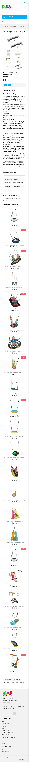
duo (17, 682)
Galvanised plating (8, 679)
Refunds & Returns (7, 727)
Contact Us (5, 740)
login (7, 200)
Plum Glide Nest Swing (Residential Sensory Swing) (15, 648)
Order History (5, 751)
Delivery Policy (6, 728)
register (12, 200)
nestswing (22, 682)
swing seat (12, 685)
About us (4, 725)
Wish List (4, 753)
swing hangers (7, 682)
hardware (6, 685)
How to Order (5, 734)
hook (13, 682)
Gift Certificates (6, 743)
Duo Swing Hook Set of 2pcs (15, 26)
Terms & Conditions (7, 732)
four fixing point (17, 679)
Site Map (4, 742)
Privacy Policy (5, 723)
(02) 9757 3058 (8, 698)
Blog (3, 721)
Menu (4, 22)
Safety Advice (5, 730)
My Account (5, 749)
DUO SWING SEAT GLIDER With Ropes (14, 287)
